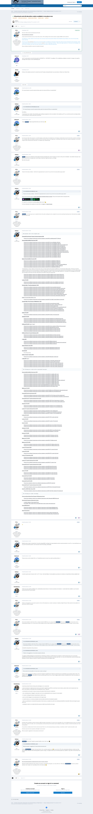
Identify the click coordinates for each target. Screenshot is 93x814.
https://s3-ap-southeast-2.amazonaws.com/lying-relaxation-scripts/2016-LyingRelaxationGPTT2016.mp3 (42, 238)
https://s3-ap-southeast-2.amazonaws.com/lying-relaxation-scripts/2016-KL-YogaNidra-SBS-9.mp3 (41, 383)
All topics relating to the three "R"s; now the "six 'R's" (30, 22)
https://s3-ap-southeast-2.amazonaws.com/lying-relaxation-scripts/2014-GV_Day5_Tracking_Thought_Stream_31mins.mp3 (45, 294)
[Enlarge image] (31, 199)
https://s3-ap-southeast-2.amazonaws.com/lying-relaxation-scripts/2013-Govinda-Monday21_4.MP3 (41, 303)
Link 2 (31, 324)
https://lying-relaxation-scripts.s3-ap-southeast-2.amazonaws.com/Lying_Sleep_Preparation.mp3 (41, 512)
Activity (18, 5)
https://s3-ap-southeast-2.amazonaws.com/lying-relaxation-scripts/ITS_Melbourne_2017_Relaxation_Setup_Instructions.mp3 (46, 390)
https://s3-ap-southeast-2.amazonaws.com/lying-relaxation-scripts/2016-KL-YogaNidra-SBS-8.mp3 (41, 382)
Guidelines (18, 8)
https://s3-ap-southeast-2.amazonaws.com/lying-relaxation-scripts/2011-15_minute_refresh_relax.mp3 (42, 361)
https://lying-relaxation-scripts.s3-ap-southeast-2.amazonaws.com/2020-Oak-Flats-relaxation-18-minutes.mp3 (43, 490)
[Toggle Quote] (23, 106)
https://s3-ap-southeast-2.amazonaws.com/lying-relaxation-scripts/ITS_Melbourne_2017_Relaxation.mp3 (42, 391)
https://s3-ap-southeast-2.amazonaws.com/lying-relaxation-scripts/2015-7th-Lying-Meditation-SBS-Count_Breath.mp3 (45, 249)
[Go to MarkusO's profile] (16, 91)
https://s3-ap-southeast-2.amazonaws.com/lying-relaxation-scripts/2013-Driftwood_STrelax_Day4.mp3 (42, 334)
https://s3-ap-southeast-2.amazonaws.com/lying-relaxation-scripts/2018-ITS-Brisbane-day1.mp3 (41, 435)
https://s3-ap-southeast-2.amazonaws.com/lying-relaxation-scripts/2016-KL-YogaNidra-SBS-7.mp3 (41, 381)
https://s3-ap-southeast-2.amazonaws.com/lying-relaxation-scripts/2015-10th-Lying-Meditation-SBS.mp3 (42, 253)
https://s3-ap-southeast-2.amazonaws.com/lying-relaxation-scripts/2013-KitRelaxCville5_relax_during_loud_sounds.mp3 (45, 342)
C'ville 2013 (24, 339)
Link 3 (34, 324)
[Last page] (18, 26)
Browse (13, 5)
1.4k (17, 596)
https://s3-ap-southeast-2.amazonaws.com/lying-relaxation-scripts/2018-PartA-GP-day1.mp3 (40, 466)
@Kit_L (24, 156)
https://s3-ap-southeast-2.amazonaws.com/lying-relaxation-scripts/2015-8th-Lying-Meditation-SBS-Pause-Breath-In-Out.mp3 (46, 250)
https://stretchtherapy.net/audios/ (27, 34)
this (32, 655)
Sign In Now (63, 792)
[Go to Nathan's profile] (16, 107)
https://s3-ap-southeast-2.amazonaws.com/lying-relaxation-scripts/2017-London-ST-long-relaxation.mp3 (42, 413)
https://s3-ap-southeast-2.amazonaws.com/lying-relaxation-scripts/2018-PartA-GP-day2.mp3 (40, 467)
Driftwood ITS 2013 (25, 324)
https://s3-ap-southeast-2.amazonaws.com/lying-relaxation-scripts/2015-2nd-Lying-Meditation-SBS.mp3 (42, 243)
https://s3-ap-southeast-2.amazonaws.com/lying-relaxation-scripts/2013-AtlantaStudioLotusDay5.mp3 (42, 348)
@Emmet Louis (28, 749)
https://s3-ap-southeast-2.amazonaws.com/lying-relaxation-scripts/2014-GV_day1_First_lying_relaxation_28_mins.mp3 (44, 288)
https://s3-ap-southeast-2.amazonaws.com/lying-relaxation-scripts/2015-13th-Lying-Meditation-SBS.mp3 (42, 256)
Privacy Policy (42, 810)
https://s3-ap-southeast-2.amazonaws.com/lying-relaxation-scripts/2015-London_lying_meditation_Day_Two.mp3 (44, 283)
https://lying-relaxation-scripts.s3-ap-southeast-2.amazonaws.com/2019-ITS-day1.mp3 (39, 477)
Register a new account (30, 792)
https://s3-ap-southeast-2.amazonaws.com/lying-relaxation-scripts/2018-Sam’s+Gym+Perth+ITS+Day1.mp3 (43, 424)
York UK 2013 (24, 350)
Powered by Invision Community (46, 812)
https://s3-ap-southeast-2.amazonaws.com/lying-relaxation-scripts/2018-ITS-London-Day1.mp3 (41, 449)
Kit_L (17, 20)
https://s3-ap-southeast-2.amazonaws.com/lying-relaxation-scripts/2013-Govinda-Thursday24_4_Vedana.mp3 (43, 308)
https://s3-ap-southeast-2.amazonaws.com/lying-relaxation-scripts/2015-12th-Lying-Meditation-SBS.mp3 (42, 255)
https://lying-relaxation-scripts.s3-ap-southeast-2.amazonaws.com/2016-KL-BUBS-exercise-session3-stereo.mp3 (44, 276)
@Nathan (26, 121)
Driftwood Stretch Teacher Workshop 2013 (30, 332)
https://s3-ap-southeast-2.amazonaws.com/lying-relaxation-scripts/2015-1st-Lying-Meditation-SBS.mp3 (42, 242)
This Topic (76, 5)
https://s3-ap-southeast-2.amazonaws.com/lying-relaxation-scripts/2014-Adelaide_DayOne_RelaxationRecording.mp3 (45, 319)
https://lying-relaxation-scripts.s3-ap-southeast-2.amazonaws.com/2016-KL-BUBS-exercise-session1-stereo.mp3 (44, 274)
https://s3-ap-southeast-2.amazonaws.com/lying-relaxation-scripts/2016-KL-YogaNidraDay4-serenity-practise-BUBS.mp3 (45, 264)
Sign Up (79, 2)
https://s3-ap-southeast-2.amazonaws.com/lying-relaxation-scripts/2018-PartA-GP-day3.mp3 (40, 468)
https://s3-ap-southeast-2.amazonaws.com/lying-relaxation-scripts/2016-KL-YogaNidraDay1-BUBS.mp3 (42, 260)
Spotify (43, 204)
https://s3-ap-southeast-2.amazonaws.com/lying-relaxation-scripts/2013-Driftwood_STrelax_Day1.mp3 (42, 328)
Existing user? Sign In (71, 2)
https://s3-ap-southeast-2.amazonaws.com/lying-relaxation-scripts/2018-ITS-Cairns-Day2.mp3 (40, 473)
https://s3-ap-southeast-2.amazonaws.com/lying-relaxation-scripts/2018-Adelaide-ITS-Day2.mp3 (41, 431)
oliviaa (16, 69)
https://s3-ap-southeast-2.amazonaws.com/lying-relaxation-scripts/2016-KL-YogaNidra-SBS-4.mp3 (41, 377)
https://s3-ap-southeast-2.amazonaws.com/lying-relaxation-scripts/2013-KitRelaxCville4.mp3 (40, 341)
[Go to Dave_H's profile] (16, 59)
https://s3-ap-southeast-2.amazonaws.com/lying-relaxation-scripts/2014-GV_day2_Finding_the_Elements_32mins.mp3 (44, 290)
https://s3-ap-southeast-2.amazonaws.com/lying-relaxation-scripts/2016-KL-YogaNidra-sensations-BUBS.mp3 (43, 265)
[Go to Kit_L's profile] (13, 21)
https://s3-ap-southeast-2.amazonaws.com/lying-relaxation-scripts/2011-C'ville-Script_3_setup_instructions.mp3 (43, 365)
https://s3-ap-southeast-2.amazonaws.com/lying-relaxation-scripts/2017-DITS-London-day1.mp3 (41, 417)
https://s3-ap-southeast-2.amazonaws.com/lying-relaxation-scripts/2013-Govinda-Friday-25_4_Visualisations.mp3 (44, 309)
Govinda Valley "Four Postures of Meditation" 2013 (31, 301)
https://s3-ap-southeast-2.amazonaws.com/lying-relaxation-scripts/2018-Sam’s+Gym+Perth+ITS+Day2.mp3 (43, 426)
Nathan (16, 104)
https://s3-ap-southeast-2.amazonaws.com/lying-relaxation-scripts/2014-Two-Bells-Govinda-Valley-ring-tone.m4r (44, 299)
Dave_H (17, 56)
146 (17, 97)
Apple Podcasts (49, 204)
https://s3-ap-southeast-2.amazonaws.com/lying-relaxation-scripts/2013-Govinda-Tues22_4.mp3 (41, 305)
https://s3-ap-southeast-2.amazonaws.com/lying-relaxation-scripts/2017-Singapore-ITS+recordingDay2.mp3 (43, 406)
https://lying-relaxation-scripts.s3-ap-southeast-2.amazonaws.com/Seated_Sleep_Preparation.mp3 (41, 513)
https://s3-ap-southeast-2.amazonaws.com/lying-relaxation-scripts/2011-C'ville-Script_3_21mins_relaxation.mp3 (43, 366)
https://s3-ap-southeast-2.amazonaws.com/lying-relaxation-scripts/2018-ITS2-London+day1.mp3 (41, 457)
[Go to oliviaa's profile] (16, 73)
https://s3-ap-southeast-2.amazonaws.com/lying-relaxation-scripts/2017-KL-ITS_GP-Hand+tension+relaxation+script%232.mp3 (46, 396)
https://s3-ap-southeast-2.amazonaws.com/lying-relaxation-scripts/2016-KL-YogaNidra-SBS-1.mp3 (41, 374)
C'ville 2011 (24, 358)
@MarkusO (24, 741)
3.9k (17, 39)
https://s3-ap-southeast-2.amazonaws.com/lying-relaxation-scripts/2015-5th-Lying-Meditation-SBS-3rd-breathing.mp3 (45, 247)
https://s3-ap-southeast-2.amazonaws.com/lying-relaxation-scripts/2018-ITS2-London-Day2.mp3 (41, 458)
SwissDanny (17, 586)
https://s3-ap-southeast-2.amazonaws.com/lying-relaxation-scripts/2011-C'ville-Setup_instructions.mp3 (42, 360)
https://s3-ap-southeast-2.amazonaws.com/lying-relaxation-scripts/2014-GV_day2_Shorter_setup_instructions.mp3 (44, 289)
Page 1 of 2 (23, 26)
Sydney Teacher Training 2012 (28, 354)
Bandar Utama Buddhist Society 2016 (29, 258)
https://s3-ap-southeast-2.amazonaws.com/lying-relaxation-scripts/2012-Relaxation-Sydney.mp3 (41, 356)
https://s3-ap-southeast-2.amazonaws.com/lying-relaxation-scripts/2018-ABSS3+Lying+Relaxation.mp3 (42, 430)
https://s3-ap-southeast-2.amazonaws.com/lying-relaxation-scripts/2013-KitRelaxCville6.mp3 (40, 343)
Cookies (51, 810)
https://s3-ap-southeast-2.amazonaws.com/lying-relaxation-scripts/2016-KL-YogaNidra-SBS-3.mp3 (41, 376)
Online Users (27, 8)
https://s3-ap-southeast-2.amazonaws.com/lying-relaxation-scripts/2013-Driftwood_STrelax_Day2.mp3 (42, 329)
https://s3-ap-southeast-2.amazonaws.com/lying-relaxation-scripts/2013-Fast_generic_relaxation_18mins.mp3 (43, 304)
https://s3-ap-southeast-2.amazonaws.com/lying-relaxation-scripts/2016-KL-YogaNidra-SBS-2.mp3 (41, 375)
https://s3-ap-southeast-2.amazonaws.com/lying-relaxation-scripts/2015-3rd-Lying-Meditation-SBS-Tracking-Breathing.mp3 (46, 244)
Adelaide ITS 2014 (25, 316)
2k (17, 113)
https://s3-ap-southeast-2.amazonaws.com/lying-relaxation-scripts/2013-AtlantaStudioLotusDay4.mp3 (42, 347)
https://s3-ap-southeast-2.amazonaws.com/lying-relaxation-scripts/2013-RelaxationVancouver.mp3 (41, 327)
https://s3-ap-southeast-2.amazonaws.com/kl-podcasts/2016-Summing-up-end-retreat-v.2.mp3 (41, 386)
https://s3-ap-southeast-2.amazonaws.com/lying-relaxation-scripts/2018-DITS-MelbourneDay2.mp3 (41, 445)
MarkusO (16, 88)
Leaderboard (23, 5)
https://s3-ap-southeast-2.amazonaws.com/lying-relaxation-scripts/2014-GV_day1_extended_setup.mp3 (42, 287)
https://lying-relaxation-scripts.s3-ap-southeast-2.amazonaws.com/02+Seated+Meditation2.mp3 (41, 508)
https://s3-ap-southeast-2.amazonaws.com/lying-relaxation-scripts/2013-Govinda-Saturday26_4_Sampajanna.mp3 (44, 310)
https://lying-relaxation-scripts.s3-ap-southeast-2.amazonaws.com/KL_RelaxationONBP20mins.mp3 (41, 498)
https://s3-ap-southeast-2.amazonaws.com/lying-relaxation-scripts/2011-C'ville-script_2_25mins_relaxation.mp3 (43, 364)
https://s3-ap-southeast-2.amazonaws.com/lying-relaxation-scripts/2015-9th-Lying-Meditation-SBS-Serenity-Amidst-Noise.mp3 (46, 252)
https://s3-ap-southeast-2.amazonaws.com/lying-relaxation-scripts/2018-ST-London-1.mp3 (40, 462)
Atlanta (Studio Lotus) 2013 (27, 345)
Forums (12, 8)
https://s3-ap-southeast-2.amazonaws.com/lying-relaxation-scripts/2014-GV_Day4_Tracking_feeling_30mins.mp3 (44, 293)
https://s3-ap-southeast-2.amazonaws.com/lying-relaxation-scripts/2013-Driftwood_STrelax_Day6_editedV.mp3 (43, 337)
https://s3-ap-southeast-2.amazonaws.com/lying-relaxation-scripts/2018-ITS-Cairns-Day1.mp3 (40, 472)
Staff (22, 8)
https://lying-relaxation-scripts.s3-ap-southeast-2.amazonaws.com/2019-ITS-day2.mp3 (39, 479)
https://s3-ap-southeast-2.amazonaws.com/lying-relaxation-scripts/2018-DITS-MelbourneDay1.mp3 (41, 444)
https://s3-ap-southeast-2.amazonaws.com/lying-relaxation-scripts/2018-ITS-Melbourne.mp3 (40, 440)
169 (17, 79)
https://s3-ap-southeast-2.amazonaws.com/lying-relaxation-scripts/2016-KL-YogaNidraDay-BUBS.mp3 (42, 266)
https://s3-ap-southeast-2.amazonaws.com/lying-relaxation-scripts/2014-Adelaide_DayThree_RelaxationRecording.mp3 (45, 322)
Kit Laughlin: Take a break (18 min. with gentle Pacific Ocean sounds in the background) (39, 503)
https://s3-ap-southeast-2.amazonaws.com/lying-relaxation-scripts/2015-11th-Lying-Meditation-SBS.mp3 (42, 254)
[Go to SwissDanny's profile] (16, 590)
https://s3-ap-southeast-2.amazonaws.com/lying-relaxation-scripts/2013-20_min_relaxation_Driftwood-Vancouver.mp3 (45, 326)
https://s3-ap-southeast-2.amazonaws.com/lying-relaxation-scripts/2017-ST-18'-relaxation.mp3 (41, 410)
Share (71, 21)
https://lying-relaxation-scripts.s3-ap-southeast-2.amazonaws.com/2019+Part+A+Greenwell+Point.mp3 (42, 486)
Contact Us (47, 810)
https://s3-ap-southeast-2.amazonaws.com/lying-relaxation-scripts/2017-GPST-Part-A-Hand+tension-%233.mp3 (44, 400)
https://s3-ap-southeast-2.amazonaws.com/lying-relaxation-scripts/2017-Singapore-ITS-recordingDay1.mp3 (43, 405)
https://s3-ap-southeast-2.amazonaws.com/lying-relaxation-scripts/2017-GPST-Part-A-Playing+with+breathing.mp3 (44, 401)
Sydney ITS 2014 (25, 312)
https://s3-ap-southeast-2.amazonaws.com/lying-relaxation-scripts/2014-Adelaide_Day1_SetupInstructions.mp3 (43, 318)
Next (16, 26)
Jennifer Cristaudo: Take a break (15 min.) (31, 502)
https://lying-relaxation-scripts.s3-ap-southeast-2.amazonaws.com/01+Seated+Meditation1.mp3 (41, 507)
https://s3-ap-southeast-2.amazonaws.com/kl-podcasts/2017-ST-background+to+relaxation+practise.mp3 (43, 411)
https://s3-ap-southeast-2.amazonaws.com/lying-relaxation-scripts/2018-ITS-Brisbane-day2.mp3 (41, 436)
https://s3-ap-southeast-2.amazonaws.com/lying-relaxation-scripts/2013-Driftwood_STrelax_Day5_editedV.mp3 (43, 336)
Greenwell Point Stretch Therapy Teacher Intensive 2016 (33, 236)
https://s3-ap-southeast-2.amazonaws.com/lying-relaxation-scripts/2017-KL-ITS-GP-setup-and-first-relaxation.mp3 (44, 395)
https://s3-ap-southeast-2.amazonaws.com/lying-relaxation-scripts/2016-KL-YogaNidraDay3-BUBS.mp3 (42, 263)
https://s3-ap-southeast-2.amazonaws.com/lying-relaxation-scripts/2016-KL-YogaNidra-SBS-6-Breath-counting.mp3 (44, 380)
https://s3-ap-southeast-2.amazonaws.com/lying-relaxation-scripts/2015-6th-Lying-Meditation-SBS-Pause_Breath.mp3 (45, 248)
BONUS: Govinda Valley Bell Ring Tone (29, 297)
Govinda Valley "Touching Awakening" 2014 (30, 285)
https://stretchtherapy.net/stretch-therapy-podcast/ (43, 196)
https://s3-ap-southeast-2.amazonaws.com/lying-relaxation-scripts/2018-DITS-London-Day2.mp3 (41, 453)
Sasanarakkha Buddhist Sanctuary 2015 (29, 240)
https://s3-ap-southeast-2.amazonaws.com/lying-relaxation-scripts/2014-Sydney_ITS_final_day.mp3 (41, 314)
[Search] (80, 6)
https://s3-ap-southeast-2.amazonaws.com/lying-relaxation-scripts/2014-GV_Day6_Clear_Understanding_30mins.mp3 (44, 295)
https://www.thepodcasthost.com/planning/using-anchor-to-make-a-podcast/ (35, 761)
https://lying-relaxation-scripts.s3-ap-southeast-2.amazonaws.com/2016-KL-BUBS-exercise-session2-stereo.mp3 (44, 275)
